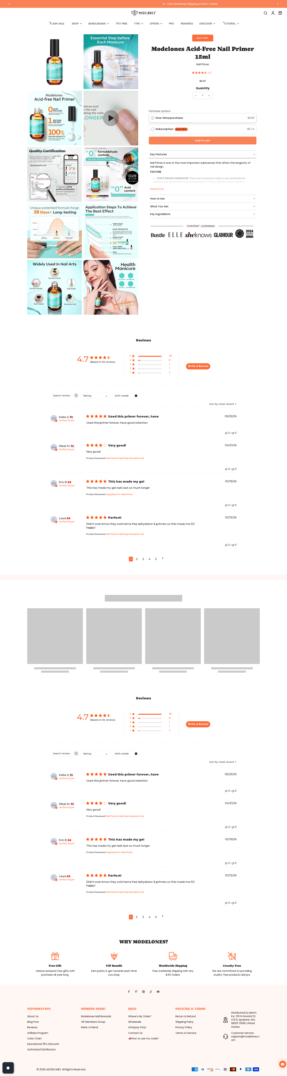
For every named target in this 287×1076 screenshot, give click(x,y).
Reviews (32, 1027)
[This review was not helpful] (233, 432)
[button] (202, 140)
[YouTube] (158, 991)
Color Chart (34, 1038)
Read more (157, 189)
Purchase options (159, 111)
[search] (265, 12)
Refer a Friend (89, 1027)
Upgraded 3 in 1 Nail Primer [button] (119, 494)
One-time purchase (169, 118)
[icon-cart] (280, 12)
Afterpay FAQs (137, 1027)
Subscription (171, 129)
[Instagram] (143, 991)
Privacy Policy (183, 1027)
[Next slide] (278, 4)
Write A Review (198, 366)
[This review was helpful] (226, 432)
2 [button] (137, 559)
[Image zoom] (54, 61)
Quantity (203, 88)
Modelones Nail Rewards (96, 1016)
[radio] (152, 118)
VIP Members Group (93, 1022)
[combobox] (95, 396)
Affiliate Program (37, 1033)
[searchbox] (62, 395)
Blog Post (33, 1022)
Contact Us (135, 1033)
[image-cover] (111, 118)
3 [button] (143, 559)
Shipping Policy (184, 1022)
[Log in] (272, 12)
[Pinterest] (136, 991)
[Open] (8, 1068)
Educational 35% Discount (43, 1044)
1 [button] (130, 559)
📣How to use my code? (143, 1038)
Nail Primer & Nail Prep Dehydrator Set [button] (125, 458)
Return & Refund (185, 1016)
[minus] (196, 95)
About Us (33, 1016)
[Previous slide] (9, 4)
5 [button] (156, 559)
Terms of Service (185, 1033)
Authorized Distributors (41, 1049)
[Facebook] (129, 991)
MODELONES (54, 1069)
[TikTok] (150, 991)
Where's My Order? (139, 1016)
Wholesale (134, 1022)
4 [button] (149, 559)
